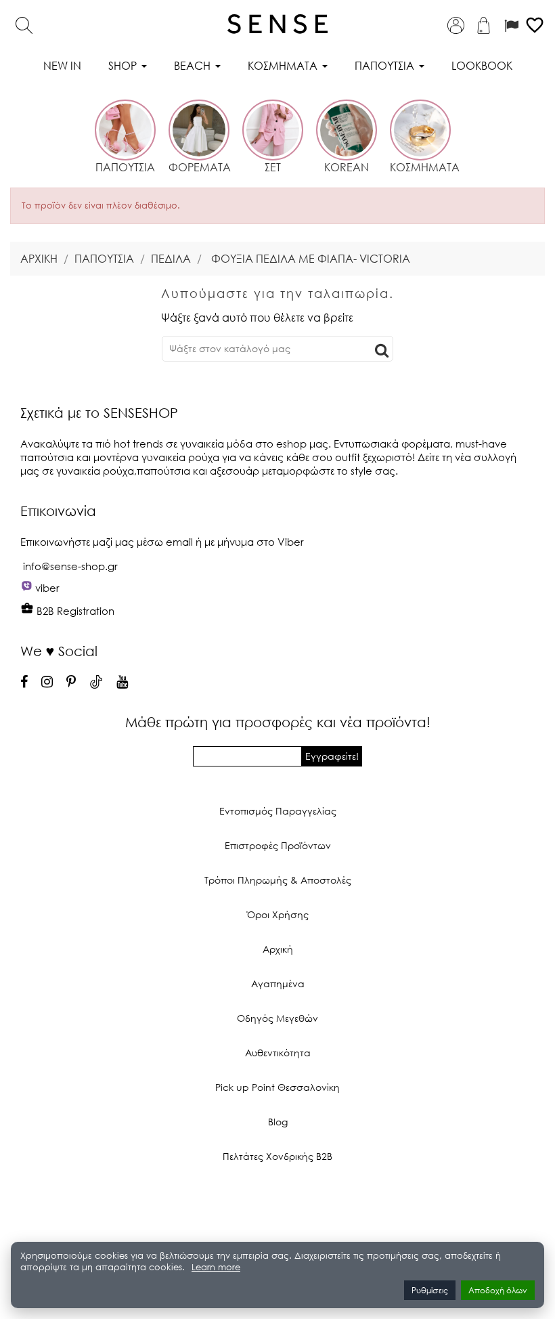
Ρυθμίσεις (430, 1290)
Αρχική (278, 949)
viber (47, 587)
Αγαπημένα (278, 983)
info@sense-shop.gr (70, 566)
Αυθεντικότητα (278, 1052)
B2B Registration (74, 611)
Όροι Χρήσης (278, 914)
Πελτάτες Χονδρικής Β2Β (277, 1156)
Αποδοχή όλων (497, 1290)
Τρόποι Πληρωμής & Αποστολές (277, 879)
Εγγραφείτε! (332, 756)
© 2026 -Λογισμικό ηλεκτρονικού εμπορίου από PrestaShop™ (277, 1202)
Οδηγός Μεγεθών (277, 1018)
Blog (278, 1121)
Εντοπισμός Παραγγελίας (277, 810)
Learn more (216, 1267)
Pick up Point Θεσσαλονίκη (277, 1087)
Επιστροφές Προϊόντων (278, 845)
